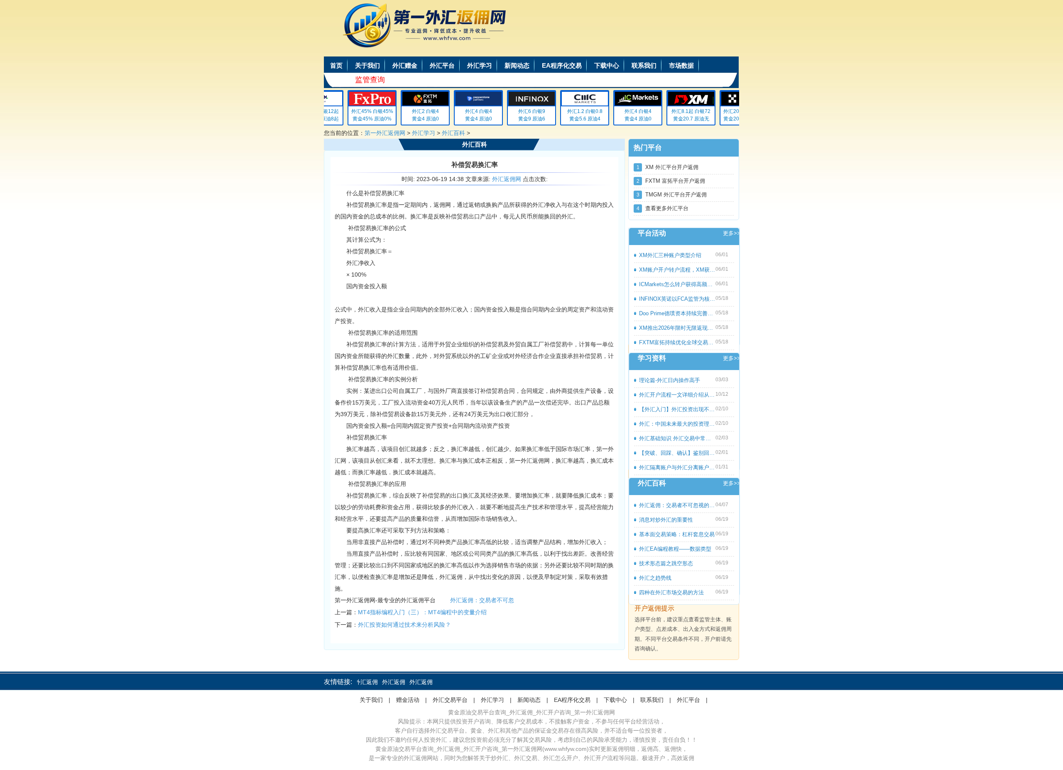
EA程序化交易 (562, 65)
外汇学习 (479, 65)
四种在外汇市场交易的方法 (671, 592)
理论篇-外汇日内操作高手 (669, 380)
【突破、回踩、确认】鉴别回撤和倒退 (677, 453)
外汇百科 (453, 133)
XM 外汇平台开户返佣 (668, 167)
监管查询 (370, 80)
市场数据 (681, 65)
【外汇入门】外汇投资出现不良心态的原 (677, 409)
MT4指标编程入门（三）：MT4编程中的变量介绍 (422, 612)
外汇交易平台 (450, 699)
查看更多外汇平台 (663, 208)
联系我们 (644, 65)
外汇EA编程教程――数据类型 (675, 549)
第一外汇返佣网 (385, 133)
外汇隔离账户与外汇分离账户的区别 (677, 467)
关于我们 (367, 65)
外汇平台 (442, 65)
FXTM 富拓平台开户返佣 (671, 181)
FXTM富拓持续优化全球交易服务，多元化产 (677, 342)
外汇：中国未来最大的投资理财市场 (677, 424)
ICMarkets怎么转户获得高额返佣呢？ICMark (677, 284)
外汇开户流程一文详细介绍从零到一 (677, 395)
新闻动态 (517, 65)
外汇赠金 (404, 65)
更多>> (731, 233)
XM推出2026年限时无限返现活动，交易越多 (677, 328)
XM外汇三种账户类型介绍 (670, 255)
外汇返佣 (381, 682)
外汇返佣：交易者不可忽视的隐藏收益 (677, 505)
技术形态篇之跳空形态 (666, 563)
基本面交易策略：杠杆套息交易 (677, 534)
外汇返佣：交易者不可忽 (482, 600)
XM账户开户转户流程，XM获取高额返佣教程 (677, 270)
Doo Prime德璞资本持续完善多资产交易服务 (677, 313)
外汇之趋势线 (655, 578)
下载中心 (606, 65)
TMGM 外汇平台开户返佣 (672, 194)
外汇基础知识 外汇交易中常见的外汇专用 (677, 438)
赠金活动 (407, 699)
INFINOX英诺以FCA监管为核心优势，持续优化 (677, 299)
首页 (336, 65)
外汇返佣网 (506, 179)
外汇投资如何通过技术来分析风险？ (404, 624)
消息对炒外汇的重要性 (666, 520)
